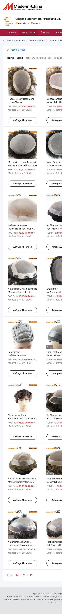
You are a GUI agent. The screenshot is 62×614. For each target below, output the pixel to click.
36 (24, 575)
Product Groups (17, 49)
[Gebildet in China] (23, 6)
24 (17, 575)
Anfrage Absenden (22, 120)
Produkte (30, 32)
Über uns (45, 32)
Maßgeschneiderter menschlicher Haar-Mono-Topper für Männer (20, 228)
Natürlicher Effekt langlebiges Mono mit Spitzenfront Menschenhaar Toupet (22, 292)
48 (31, 575)
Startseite (11, 32)
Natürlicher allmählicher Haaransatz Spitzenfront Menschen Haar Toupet (20, 545)
